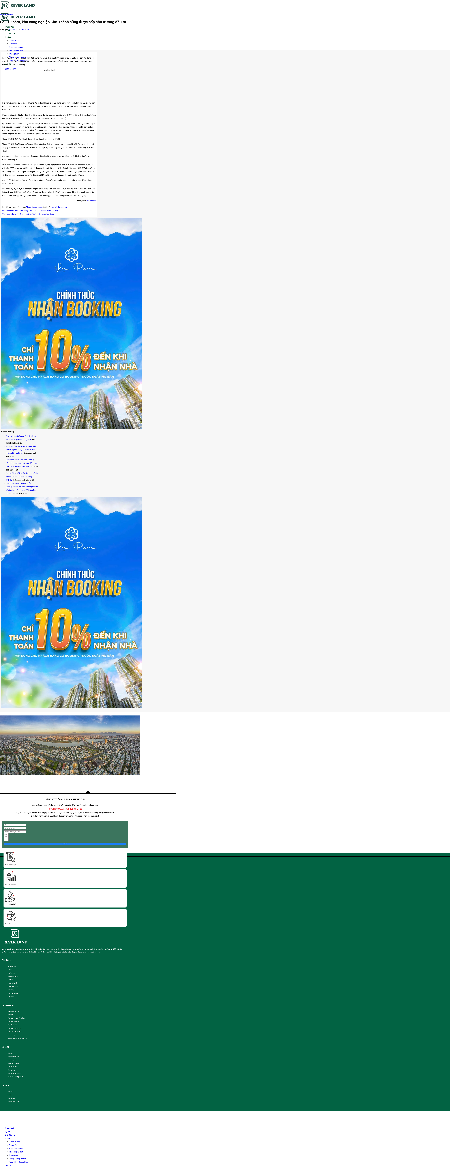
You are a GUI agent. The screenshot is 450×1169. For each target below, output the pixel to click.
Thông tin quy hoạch (6, 14)
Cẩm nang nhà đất (16, 47)
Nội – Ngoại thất (16, 50)
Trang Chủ (9, 27)
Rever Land (26, 29)
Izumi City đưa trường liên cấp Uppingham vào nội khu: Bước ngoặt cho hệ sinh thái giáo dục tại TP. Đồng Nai (22, 486)
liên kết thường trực (59, 207)
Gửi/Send (65, 844)
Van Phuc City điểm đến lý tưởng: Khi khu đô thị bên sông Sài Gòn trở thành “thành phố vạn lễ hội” (21, 449)
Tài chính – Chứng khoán (19, 1162)
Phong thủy (14, 54)
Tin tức (8, 37)
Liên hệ (8, 1165)
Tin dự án (13, 44)
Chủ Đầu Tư (10, 33)
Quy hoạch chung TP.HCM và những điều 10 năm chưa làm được (28, 214)
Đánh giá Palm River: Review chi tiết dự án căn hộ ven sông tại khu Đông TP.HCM (22, 476)
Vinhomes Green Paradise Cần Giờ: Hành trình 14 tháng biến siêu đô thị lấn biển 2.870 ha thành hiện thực (21, 463)
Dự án (7, 1132)
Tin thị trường (14, 40)
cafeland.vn (91, 201)
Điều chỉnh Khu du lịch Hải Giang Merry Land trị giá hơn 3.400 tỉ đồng (30, 210)
